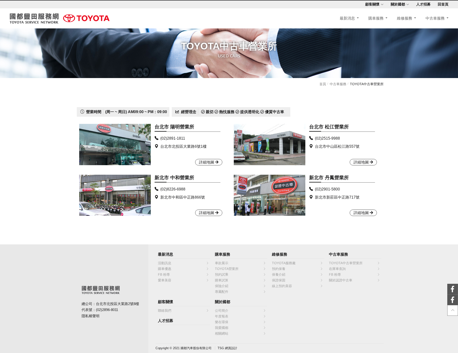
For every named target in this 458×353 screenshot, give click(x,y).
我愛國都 (221, 328)
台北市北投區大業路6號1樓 (183, 146)
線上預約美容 (282, 286)
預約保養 (278, 269)
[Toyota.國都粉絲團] (434, 289)
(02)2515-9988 (327, 138)
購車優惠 (164, 269)
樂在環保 (221, 322)
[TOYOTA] (86, 18)
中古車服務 (436, 18)
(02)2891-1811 (172, 138)
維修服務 (405, 18)
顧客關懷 (372, 4)
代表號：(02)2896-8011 (100, 310)
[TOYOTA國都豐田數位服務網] (34, 18)
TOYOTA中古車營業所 (367, 84)
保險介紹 (221, 286)
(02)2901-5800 (327, 189)
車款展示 (221, 263)
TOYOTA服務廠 (284, 263)
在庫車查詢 (337, 269)
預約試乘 (221, 274)
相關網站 (221, 333)
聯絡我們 (164, 310)
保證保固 (278, 280)
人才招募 (423, 4)
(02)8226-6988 (172, 189)
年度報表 (221, 316)
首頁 (322, 84)
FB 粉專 (164, 274)
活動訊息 (164, 263)
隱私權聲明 (90, 316)
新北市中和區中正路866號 (182, 197)
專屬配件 (221, 292)
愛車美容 (164, 280)
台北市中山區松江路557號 (337, 146)
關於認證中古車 (340, 280)
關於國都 (398, 4)
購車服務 (376, 18)
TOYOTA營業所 (227, 269)
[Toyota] (434, 300)
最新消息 (348, 18)
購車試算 (221, 280)
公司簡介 (221, 310)
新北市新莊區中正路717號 (337, 197)
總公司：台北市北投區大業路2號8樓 (110, 304)
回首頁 (443, 4)
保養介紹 (278, 274)
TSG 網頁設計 (227, 348)
